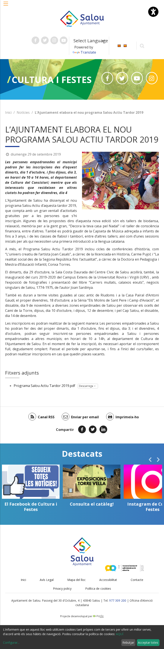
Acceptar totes (148, 642)
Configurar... (11, 642)
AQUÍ (119, 634)
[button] (6, 5)
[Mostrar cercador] (142, 45)
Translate (88, 52)
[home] (82, 18)
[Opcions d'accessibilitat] (153, 11)
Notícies (23, 112)
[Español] (125, 45)
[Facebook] (82, 429)
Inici (8, 112)
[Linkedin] (103, 429)
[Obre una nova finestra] (35, 40)
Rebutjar (128, 642)
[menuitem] (119, 45)
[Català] (119, 45)
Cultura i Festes (52, 79)
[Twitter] (93, 429)
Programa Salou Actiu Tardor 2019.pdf (44, 385)
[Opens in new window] (107, 78)
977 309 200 (117, 600)
